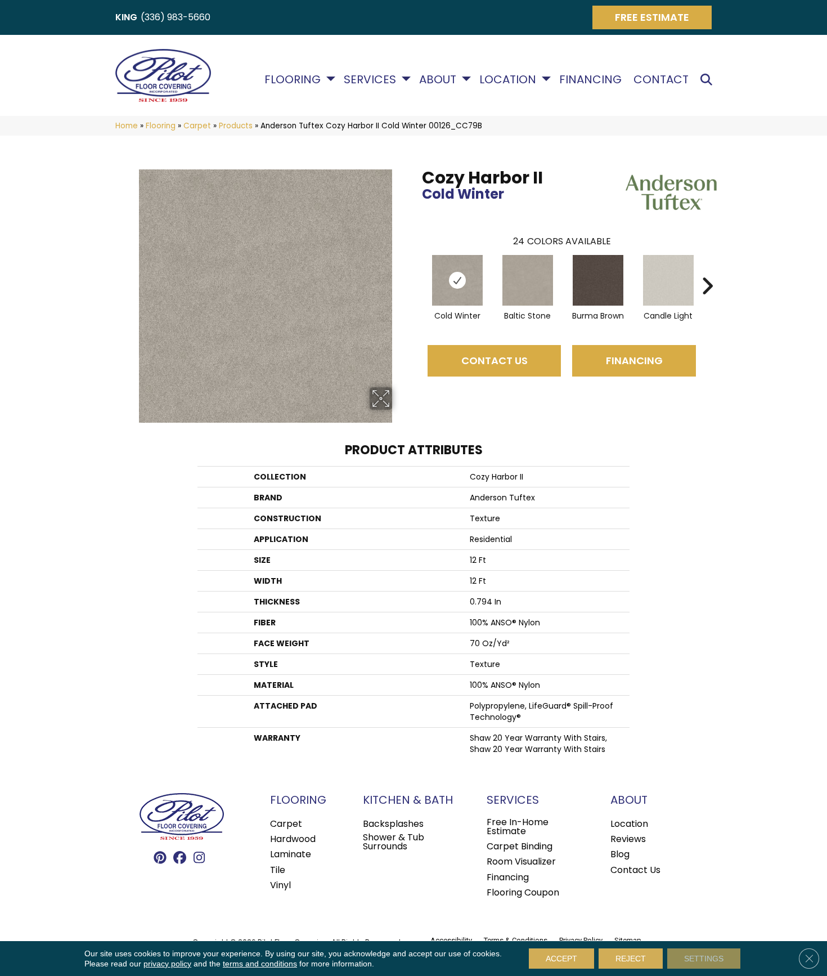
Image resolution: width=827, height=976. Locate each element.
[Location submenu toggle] (546, 79)
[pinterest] (160, 858)
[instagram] (199, 858)
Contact (661, 79)
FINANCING (634, 360)
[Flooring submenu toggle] (330, 79)
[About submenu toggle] (466, 79)
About (437, 79)
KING (126, 17)
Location (507, 79)
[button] (708, 80)
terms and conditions (260, 963)
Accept (561, 958)
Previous (416, 269)
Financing (590, 79)
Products (236, 125)
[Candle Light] (668, 280)
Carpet (197, 125)
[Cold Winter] (457, 280)
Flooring (292, 79)
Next (707, 269)
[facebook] (180, 858)
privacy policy (167, 963)
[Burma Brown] (598, 280)
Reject (630, 958)
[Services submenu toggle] (406, 79)
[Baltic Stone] (528, 280)
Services (370, 79)
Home (126, 125)
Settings (703, 958)
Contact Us (494, 360)
